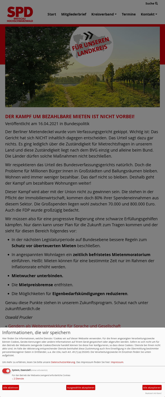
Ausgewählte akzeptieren (80, 387)
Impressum (117, 362)
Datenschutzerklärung (63, 362)
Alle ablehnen (10, 387)
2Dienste (18, 378)
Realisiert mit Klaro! (153, 393)
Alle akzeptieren (152, 387)
